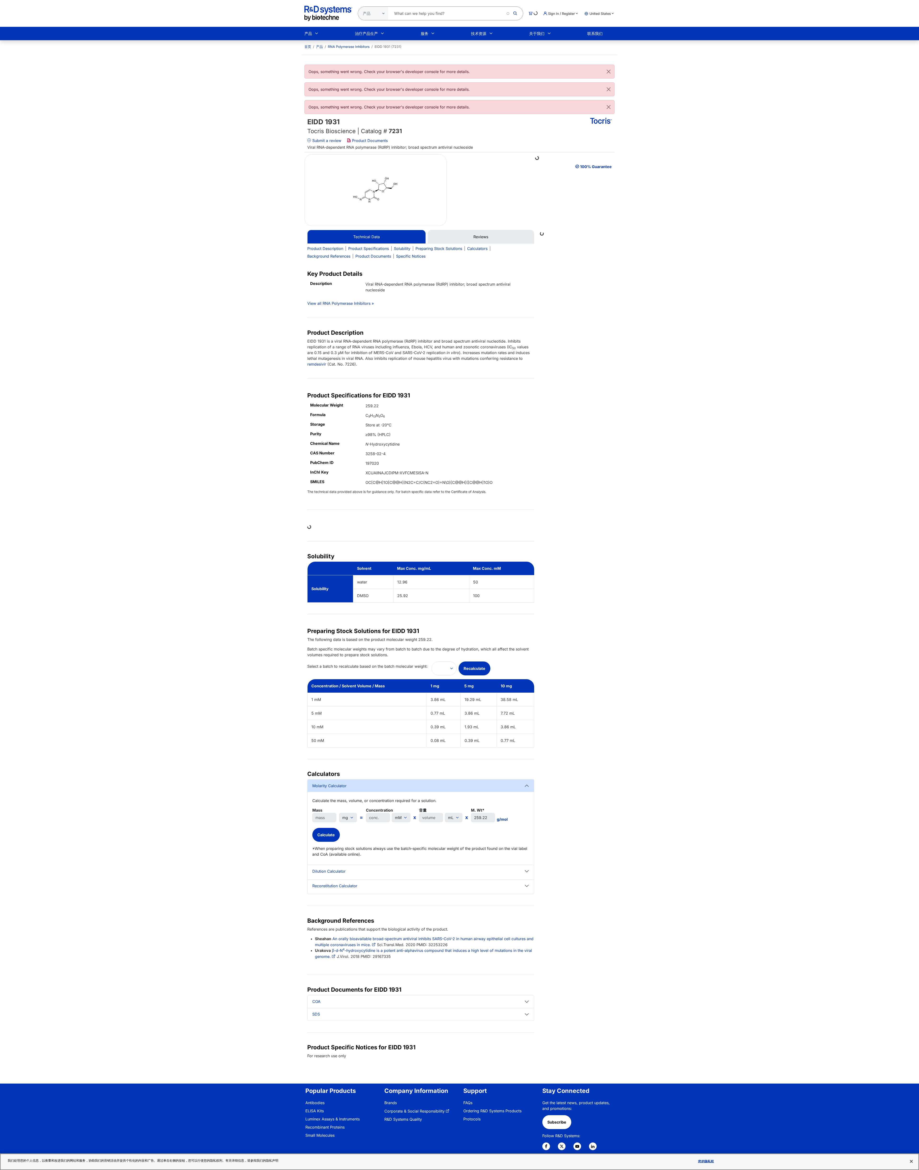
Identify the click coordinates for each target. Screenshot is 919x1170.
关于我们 (536, 33)
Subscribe (556, 1122)
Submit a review (326, 140)
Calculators (477, 248)
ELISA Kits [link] (314, 1110)
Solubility (402, 248)
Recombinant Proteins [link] (325, 1127)
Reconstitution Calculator (334, 885)
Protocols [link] (472, 1119)
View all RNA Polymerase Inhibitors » (340, 303)
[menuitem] (307, 46)
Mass (317, 810)
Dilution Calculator (329, 871)
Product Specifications (368, 248)
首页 (307, 47)
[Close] (608, 71)
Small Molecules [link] (320, 1135)
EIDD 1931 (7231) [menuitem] (388, 47)
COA (316, 1001)
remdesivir (316, 364)
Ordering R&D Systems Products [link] (492, 1110)
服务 (424, 33)
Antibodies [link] (315, 1102)
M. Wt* (477, 810)
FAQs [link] (467, 1102)
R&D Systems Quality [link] (403, 1119)
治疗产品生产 (366, 33)
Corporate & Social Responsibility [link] (414, 1111)
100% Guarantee (596, 166)
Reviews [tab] (480, 236)
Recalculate (474, 668)
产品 (308, 33)
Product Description (325, 248)
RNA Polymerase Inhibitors (349, 47)
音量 (423, 810)
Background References (328, 256)
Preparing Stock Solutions (438, 248)
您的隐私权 (706, 1161)
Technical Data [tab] (366, 236)
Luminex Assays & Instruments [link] (332, 1119)
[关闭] (911, 1161)
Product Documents (369, 140)
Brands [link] (390, 1102)
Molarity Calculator (329, 785)
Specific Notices (411, 256)
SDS (316, 1014)
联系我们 (595, 33)
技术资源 (478, 33)
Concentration (379, 810)
